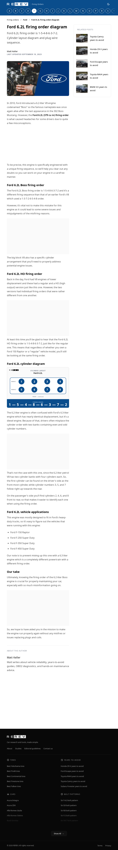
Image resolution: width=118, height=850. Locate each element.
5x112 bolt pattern (69, 815)
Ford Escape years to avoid (72, 771)
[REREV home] (17, 4)
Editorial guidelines (32, 748)
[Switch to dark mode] (108, 4)
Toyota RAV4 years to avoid (72, 776)
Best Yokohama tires (15, 766)
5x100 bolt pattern (69, 810)
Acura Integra (13, 800)
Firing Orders (37, 4)
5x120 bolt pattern (69, 805)
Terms (99, 845)
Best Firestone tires (15, 781)
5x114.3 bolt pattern (69, 800)
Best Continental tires (16, 776)
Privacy (108, 845)
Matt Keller (12, 51)
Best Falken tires (14, 786)
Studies (18, 748)
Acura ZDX (11, 805)
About (9, 748)
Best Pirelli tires (13, 771)
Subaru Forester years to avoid (74, 786)
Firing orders (13, 20)
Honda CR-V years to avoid (72, 766)
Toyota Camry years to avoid (73, 781)
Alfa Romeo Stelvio (15, 815)
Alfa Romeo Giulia (14, 810)
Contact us (48, 748)
